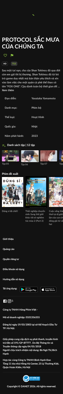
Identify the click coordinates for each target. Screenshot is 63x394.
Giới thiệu (8, 239)
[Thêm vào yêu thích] (5, 55)
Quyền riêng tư (11, 259)
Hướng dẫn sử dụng (13, 279)
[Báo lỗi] (12, 55)
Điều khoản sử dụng (13, 269)
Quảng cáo (8, 249)
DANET (25, 386)
